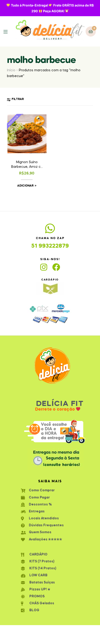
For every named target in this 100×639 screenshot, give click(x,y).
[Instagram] (44, 267)
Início (11, 70)
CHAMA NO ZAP (50, 238)
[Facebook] (56, 267)
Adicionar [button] (25, 185)
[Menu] (8, 31)
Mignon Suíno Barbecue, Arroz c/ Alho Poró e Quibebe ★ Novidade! (26, 165)
